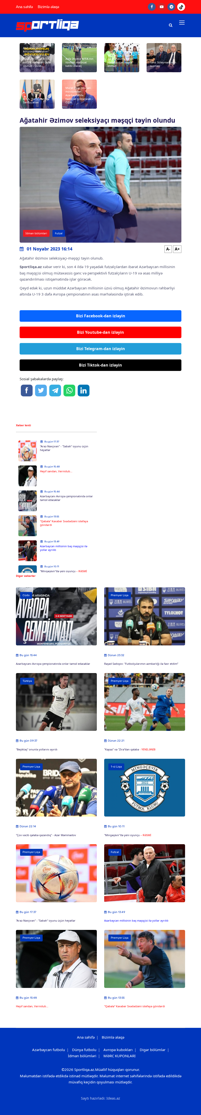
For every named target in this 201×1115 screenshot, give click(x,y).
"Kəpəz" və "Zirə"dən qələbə (122, 749)
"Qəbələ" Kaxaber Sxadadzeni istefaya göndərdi (64, 523)
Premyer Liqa (119, 595)
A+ (177, 249)
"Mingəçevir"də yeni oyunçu (58, 571)
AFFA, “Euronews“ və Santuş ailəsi (36, 100)
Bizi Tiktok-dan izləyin (100, 365)
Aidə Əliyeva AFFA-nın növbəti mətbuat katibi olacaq (79, 62)
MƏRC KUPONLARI (119, 1055)
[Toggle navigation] (182, 23)
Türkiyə (27, 681)
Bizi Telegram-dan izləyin (100, 348)
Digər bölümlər (152, 1049)
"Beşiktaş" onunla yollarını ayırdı (36, 749)
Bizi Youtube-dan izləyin (100, 332)
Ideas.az (113, 1098)
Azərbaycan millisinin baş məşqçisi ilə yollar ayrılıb (63, 548)
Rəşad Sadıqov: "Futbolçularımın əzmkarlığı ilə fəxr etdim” (141, 663)
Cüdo (26, 595)
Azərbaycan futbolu (48, 1049)
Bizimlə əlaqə (48, 7)
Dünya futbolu (84, 1049)
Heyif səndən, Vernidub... (56, 471)
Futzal (59, 233)
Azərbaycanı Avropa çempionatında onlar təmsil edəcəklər (66, 498)
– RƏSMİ (81, 571)
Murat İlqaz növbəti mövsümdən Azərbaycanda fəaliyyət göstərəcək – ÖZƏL (79, 95)
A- (168, 249)
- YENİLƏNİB (147, 749)
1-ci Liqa (116, 766)
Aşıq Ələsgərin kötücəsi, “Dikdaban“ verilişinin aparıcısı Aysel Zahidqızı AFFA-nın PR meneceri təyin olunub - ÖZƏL (37, 57)
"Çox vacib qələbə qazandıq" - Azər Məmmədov (46, 835)
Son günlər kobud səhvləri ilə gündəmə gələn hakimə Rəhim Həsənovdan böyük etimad (121, 58)
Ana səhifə (24, 7)
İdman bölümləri (36, 233)
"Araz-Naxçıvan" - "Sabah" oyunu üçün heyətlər (64, 448)
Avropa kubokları (118, 1049)
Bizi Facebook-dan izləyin (100, 316)
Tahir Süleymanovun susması (163, 64)
